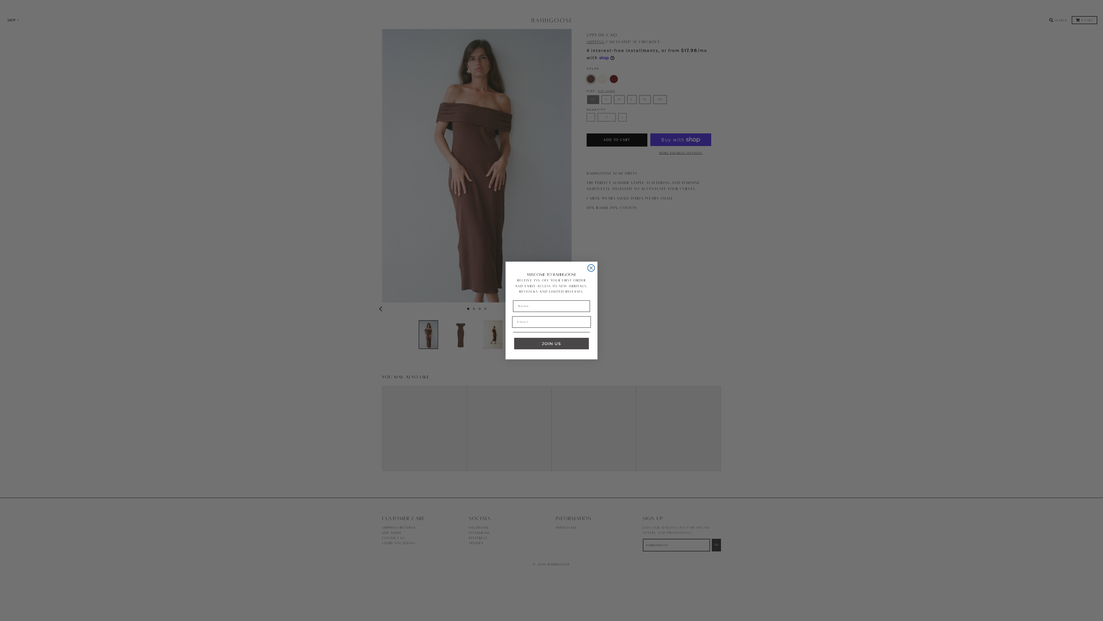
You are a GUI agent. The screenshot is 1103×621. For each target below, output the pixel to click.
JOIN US (551, 343)
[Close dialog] (591, 267)
